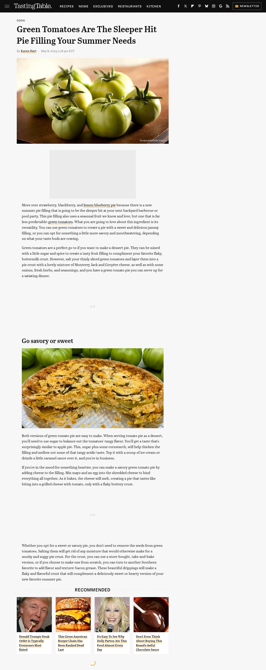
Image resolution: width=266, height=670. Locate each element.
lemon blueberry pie (100, 204)
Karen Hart (28, 51)
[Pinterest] (200, 6)
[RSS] (228, 6)
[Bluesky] (207, 6)
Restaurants (130, 6)
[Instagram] (214, 6)
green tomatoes (60, 221)
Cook (21, 20)
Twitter (158, 425)
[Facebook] (179, 6)
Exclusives (103, 6)
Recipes (67, 6)
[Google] (221, 6)
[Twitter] (186, 6)
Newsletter (249, 6)
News (83, 6)
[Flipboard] (193, 6)
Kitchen (154, 6)
